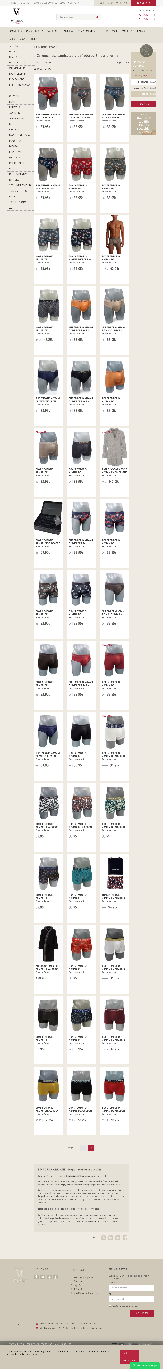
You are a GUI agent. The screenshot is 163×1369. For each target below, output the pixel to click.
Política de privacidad (128, 1306)
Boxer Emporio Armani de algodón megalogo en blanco (114, 756)
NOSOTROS (25, 3)
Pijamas (140, 31)
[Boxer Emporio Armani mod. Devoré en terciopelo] (48, 518)
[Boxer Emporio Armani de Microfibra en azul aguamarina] (81, 1015)
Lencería (103, 31)
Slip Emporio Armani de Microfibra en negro (81, 401)
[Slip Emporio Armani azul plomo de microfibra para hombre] (114, 93)
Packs (115, 31)
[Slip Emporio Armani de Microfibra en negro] (81, 376)
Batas (28, 31)
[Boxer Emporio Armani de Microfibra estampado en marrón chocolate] (48, 589)
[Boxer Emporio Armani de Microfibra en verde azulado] (81, 873)
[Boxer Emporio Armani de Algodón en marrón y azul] (81, 802)
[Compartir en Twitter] (118, 1238)
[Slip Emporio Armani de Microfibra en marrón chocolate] (114, 589)
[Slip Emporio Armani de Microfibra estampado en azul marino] (81, 518)
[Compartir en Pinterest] (103, 1238)
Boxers (39, 31)
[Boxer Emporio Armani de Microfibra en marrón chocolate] (48, 660)
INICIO (13, 3)
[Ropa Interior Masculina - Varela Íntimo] (19, 16)
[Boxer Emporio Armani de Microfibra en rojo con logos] (81, 944)
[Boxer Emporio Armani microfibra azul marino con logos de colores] (81, 234)
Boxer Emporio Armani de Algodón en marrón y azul (80, 827)
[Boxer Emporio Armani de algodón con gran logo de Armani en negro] (81, 1086)
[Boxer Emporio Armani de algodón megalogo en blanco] (114, 731)
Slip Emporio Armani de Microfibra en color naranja (81, 330)
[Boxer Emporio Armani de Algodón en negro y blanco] (48, 802)
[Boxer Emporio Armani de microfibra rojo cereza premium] (81, 163)
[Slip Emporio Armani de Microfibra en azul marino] (48, 376)
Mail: (111, 1294)
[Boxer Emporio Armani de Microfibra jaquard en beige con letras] (114, 234)
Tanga (21, 39)
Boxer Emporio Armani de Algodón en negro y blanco (47, 827)
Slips (12, 39)
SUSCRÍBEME (142, 1313)
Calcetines (53, 31)
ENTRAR (123, 3)
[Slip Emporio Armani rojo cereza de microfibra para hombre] (48, 93)
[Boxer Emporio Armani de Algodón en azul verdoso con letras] (114, 802)
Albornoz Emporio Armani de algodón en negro (47, 969)
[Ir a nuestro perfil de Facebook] (36, 1277)
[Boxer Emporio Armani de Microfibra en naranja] (114, 376)
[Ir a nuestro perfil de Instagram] (55, 1277)
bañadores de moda (93, 1221)
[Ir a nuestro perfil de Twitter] (42, 1277)
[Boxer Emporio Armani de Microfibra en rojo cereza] (114, 660)
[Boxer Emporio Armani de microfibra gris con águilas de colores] (114, 163)
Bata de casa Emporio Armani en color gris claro (114, 472)
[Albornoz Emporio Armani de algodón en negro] (48, 944)
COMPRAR (144, 104)
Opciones (129, 1360)
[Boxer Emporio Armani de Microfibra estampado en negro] (81, 589)
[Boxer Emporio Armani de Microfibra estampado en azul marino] (114, 518)
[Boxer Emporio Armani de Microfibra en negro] (81, 447)
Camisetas (68, 31)
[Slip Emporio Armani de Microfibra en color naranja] (81, 305)
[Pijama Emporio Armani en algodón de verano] (114, 873)
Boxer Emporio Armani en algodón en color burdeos (113, 1040)
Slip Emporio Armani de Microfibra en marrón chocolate (114, 614)
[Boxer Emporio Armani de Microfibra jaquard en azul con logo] (48, 305)
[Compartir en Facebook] (125, 1238)
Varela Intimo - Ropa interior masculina (30, 1344)
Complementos (86, 31)
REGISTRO (108, 3)
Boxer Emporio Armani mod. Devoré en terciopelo (48, 543)
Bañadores (15, 31)
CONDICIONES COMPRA (45, 3)
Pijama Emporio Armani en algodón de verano (113, 898)
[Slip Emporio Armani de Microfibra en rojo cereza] (81, 660)
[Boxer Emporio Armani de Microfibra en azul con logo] (48, 873)
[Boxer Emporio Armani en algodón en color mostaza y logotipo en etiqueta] (48, 1086)
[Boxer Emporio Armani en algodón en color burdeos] (114, 1015)
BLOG (62, 3)
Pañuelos (127, 31)
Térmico (33, 39)
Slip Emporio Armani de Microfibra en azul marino (48, 401)
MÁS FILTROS (43, 68)
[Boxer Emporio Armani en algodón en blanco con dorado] (114, 944)
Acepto (127, 1353)
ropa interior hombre (78, 1176)
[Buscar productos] (95, 17)
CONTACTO (73, 3)
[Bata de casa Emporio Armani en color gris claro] (114, 447)
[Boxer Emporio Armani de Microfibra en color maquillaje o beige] (48, 447)
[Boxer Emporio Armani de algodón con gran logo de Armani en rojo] (114, 1086)
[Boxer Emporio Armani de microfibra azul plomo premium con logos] (48, 234)
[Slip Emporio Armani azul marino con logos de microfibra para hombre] (48, 163)
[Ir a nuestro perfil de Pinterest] (49, 1277)
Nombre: (113, 1282)
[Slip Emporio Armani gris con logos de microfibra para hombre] (81, 93)
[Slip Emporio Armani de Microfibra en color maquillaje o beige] (114, 305)
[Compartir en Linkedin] (111, 1238)
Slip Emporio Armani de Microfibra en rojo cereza (81, 685)
